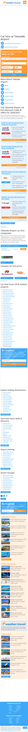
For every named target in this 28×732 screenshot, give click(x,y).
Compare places (7, 410)
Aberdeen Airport (7, 289)
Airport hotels (9, 100)
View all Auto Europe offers (21, 142)
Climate (10, 723)
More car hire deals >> (8, 223)
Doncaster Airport (8, 303)
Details (23, 249)
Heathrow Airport (7, 317)
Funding (18, 709)
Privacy (10, 708)
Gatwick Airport (7, 312)
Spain (17, 720)
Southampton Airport (9, 341)
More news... (5, 676)
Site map (11, 710)
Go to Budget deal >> (13, 217)
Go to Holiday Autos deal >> (14, 190)
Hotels (10, 720)
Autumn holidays (7, 403)
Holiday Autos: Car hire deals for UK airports (14, 172)
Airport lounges (9, 96)
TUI (4, 430)
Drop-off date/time (6, 69)
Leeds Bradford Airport (9, 325)
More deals (5, 445)
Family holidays (7, 396)
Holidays (7, 89)
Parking (10, 721)
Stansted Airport (7, 344)
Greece (17, 719)
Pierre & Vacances (7, 439)
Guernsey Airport (7, 315)
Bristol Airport (7, 298)
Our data (18, 705)
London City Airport (8, 329)
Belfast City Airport (8, 291)
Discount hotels (7, 428)
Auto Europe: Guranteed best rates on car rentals (13, 124)
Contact (10, 706)
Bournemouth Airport (9, 296)
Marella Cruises (7, 435)
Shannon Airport (7, 339)
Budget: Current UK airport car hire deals (13, 198)
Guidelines (18, 708)
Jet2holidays (6, 432)
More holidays (5, 414)
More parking (5, 469)
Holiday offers (6, 423)
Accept (25, 727)
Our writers (18, 706)
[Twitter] (4, 496)
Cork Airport (6, 301)
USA (17, 723)
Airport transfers (9, 103)
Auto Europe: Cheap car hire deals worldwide (12, 147)
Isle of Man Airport (8, 322)
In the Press (16, 711)
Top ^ (3, 499)
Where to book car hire (11, 47)
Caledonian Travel (8, 441)
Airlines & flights (7, 427)
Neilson (5, 434)
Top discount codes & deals (12, 43)
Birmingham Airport (8, 295)
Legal (10, 709)
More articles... (6, 559)
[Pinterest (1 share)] (7, 496)
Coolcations (6, 408)
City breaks (6, 394)
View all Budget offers (22, 219)
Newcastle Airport (8, 334)
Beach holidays (7, 392)
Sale (6, 133)
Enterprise (4, 248)
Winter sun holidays (8, 404)
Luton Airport (6, 331)
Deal (6, 182)
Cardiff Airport (7, 300)
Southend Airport (7, 343)
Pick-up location (5, 57)
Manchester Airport (8, 332)
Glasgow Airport (7, 313)
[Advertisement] (14, 20)
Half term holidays (8, 398)
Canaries (18, 717)
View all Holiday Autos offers (20, 192)
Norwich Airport (7, 336)
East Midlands (6, 307)
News (10, 712)
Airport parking (9, 92)
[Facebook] (2, 496)
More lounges (5, 492)
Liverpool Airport (7, 327)
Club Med (5, 442)
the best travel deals (13, 627)
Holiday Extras (7, 437)
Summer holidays (7, 401)
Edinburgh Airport (8, 308)
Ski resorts (6, 411)
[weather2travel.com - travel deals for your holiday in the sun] (12, 3)
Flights (6, 85)
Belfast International (8, 293)
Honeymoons (6, 406)
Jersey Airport (6, 324)
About (10, 705)
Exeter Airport (6, 310)
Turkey (17, 721)
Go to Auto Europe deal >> (14, 140)
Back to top (4, 227)
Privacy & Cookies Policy (10, 730)
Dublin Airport (7, 305)
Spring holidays (7, 399)
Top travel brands (8, 425)
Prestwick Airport (7, 337)
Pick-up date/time (6, 65)
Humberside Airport (8, 319)
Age (2, 61)
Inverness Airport (7, 320)
